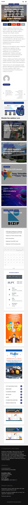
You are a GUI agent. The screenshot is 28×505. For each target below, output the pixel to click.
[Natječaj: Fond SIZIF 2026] (14, 217)
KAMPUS (11, 123)
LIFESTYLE (16, 4)
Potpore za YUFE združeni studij (12, 170)
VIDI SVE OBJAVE (6, 84)
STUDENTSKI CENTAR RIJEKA (9, 146)
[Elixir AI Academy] (14, 195)
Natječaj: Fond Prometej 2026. (13, 244)
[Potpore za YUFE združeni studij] (14, 174)
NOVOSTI (11, 188)
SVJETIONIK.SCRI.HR (5, 468)
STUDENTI (16, 188)
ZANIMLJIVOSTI (6, 166)
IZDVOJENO (11, 4)
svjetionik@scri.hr (13, 479)
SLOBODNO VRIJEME (18, 123)
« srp (13, 268)
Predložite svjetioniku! (6, 496)
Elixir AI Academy (9, 191)
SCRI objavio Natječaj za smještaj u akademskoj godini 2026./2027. (13, 151)
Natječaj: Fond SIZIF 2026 (12, 213)
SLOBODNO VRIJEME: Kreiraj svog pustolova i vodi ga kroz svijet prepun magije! (13, 128)
